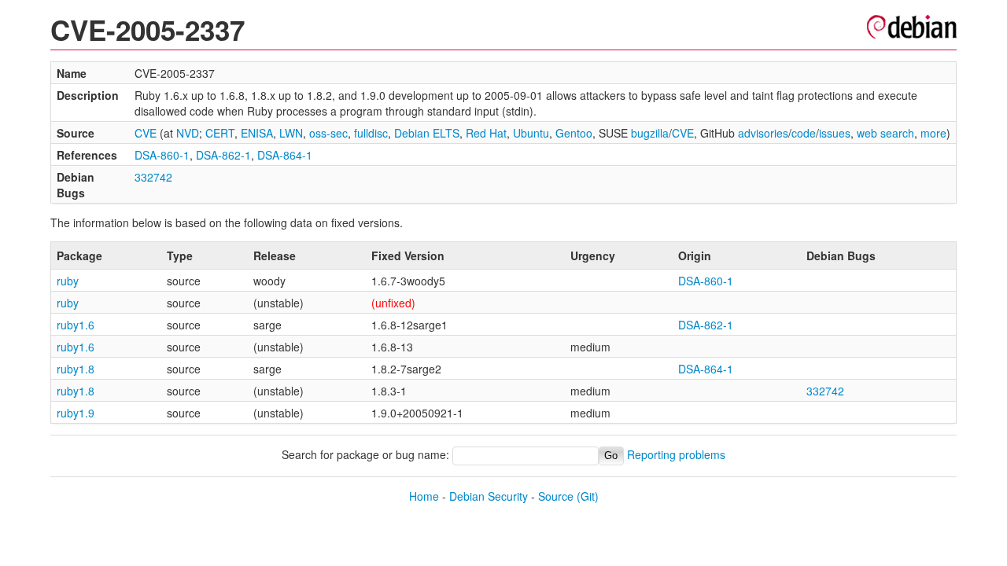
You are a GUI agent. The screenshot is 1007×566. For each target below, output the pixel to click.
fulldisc (371, 133)
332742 (153, 177)
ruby (68, 281)
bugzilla (650, 133)
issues (834, 133)
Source (556, 496)
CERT (219, 133)
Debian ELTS (426, 133)
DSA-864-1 (284, 155)
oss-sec (328, 133)
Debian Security (488, 496)
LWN (291, 133)
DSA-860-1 (162, 155)
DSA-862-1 (223, 155)
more (933, 133)
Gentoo (573, 133)
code (803, 133)
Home (424, 496)
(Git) (588, 496)
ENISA (257, 133)
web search (885, 133)
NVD (187, 133)
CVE (146, 133)
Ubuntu (531, 133)
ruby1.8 (75, 369)
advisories (763, 133)
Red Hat (486, 133)
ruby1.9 (75, 413)
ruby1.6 (75, 325)
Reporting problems (676, 454)
